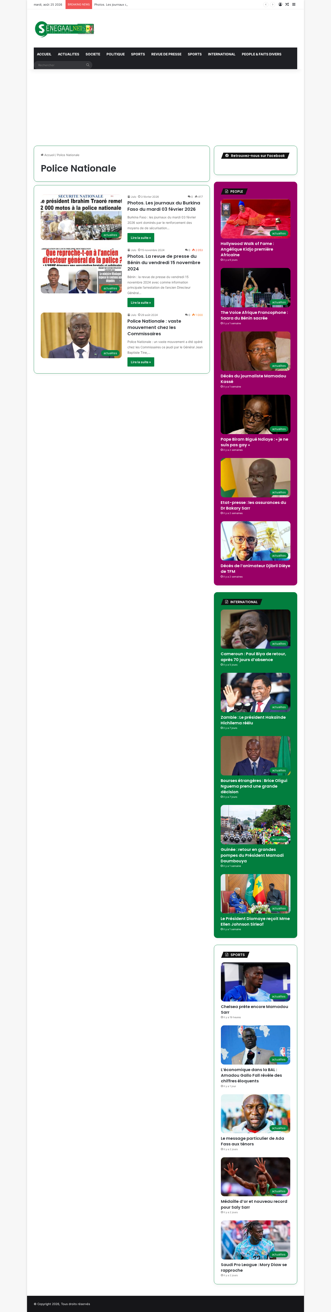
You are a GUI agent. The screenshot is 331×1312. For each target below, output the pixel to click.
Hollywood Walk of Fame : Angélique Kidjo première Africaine (247, 249)
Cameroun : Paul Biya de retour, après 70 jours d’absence (253, 656)
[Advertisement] (165, 107)
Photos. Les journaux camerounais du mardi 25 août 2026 (135, 4)
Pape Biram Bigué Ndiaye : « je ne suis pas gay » (254, 442)
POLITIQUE (116, 54)
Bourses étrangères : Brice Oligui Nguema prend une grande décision (254, 786)
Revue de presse (166, 54)
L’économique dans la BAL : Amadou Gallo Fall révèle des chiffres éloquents (251, 1075)
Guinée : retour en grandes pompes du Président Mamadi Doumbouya (252, 855)
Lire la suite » (141, 238)
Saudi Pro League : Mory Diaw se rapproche (254, 1267)
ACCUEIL (44, 54)
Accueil (48, 155)
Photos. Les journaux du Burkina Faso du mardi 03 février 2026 (163, 206)
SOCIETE (93, 54)
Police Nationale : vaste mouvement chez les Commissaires (154, 327)
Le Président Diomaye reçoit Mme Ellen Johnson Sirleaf (255, 921)
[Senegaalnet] (64, 28)
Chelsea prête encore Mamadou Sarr (254, 1009)
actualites (68, 54)
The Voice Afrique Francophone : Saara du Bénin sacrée (254, 315)
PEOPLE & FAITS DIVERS (261, 54)
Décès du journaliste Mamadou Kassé (253, 378)
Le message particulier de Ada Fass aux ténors (252, 1141)
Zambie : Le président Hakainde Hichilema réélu (253, 720)
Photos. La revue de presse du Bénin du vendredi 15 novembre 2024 (163, 262)
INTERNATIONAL (222, 54)
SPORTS (138, 54)
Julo (133, 196)
